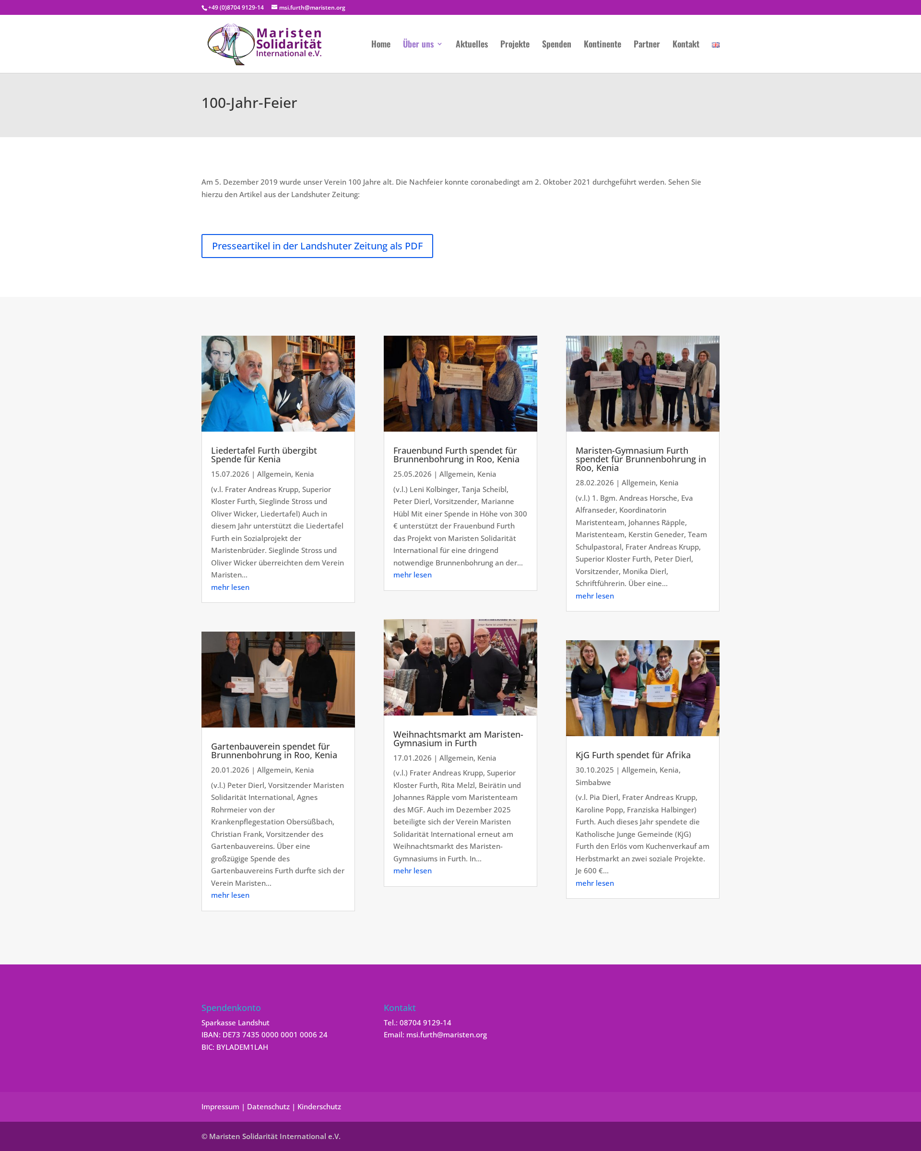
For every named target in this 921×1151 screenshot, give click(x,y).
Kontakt (686, 45)
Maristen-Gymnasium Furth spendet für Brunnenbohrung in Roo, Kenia (641, 459)
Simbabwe (593, 782)
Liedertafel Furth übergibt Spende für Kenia (264, 455)
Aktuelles (472, 45)
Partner (647, 45)
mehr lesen (230, 587)
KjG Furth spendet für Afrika (633, 755)
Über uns (418, 45)
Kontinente (602, 45)
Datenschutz (268, 1106)
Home (380, 45)
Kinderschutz (319, 1106)
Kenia (304, 474)
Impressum (220, 1106)
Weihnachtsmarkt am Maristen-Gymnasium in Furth (458, 738)
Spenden (556, 45)
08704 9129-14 (425, 1022)
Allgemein (274, 474)
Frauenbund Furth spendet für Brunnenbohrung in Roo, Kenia (456, 455)
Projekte (515, 45)
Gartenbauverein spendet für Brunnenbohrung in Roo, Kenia (274, 750)
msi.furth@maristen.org (446, 1034)
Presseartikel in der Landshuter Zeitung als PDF (317, 245)
